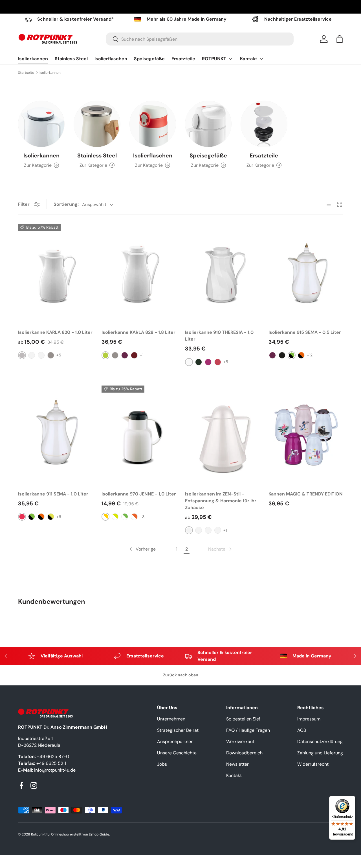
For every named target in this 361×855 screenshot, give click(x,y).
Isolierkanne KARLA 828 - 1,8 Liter (138, 332)
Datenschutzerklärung (320, 741)
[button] (339, 39)
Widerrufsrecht (313, 764)
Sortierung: (66, 204)
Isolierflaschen (110, 59)
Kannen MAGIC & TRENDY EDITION (305, 494)
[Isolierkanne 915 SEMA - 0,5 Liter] (305, 273)
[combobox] (200, 39)
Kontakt (248, 59)
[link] (220, 549)
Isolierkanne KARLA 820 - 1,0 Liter (55, 332)
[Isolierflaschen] (153, 124)
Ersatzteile (183, 59)
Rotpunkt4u (40, 834)
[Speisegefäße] (208, 124)
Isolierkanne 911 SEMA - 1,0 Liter (53, 494)
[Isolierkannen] (41, 124)
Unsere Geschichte (177, 753)
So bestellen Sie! (243, 719)
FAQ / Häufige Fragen (248, 730)
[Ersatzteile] (264, 124)
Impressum (308, 719)
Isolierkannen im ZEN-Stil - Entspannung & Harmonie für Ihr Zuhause (220, 500)
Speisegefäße (149, 59)
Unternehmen (171, 719)
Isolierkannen (33, 59)
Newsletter (237, 764)
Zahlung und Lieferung (320, 753)
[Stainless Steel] (97, 124)
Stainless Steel (71, 59)
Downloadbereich (244, 753)
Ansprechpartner (175, 741)
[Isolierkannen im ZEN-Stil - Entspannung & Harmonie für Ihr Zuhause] (222, 435)
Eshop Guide (99, 834)
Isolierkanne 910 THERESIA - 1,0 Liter (219, 335)
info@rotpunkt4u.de (55, 770)
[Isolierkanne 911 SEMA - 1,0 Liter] (55, 435)
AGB (301, 730)
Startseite (26, 72)
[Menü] (352, 799)
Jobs (162, 764)
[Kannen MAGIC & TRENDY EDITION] (305, 435)
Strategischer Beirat (178, 730)
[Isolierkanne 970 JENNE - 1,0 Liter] (139, 435)
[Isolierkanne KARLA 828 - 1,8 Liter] (139, 273)
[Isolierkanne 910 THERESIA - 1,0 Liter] (222, 273)
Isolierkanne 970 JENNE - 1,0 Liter (139, 494)
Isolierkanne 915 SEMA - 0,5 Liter (304, 332)
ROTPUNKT (214, 59)
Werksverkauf (240, 741)
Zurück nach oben (180, 674)
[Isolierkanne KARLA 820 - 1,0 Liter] (55, 273)
